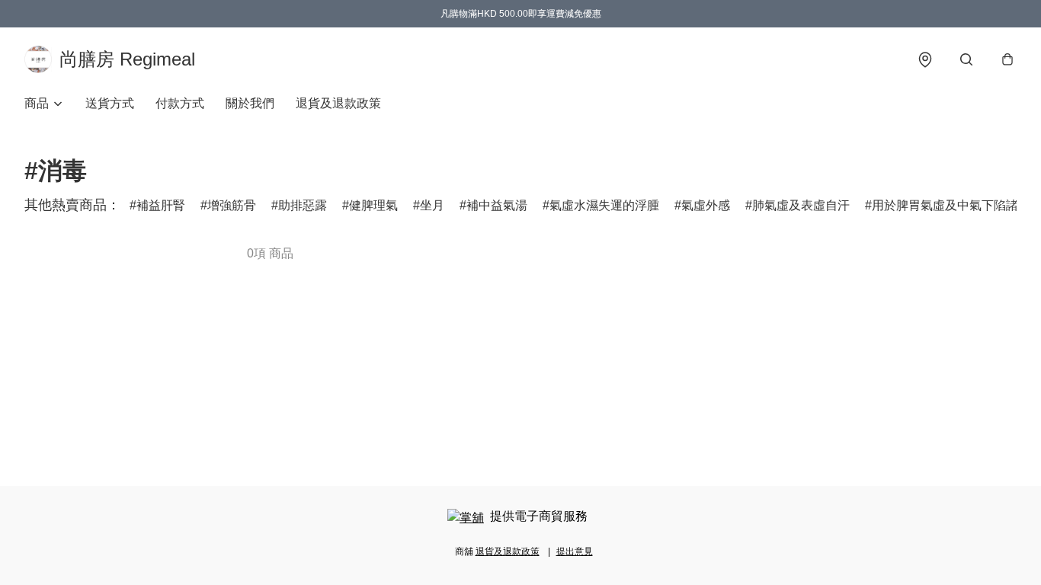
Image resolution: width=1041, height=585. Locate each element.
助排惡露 (302, 205)
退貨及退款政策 (338, 103)
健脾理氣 (373, 205)
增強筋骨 (231, 205)
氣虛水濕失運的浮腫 (604, 205)
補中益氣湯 (496, 205)
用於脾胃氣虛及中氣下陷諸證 (951, 205)
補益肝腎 (160, 205)
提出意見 (574, 551)
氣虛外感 (705, 205)
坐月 (432, 205)
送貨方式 (109, 103)
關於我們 (250, 103)
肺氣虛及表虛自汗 (801, 205)
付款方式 (179, 103)
